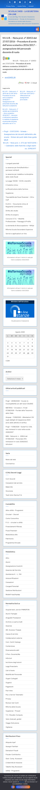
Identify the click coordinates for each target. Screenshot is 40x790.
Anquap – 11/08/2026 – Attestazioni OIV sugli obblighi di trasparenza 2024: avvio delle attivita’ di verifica (20, 420)
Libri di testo (10, 670)
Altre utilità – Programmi (14, 510)
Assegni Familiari (12, 746)
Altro (7, 558)
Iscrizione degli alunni (14, 662)
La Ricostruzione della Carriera (17, 189)
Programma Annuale (13, 543)
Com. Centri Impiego (13, 642)
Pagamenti (9, 687)
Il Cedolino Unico (12, 185)
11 (12, 346)
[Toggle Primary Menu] (37, 29)
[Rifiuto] (37, 782)
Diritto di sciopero (12, 215)
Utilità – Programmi (12, 771)
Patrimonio (10, 539)
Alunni (8, 562)
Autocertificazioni (12, 578)
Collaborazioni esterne (14, 638)
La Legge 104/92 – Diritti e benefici (18, 181)
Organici (9, 683)
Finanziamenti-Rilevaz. (14, 527)
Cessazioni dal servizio (14, 483)
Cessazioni (10, 582)
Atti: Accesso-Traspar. (13, 630)
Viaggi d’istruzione (12, 723)
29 (28, 353)
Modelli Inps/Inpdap (13, 594)
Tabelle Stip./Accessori (14, 767)
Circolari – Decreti (12, 514)
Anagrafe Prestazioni (13, 618)
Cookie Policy (21, 6)
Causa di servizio (12, 634)
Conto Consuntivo (12, 518)
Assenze (9, 626)
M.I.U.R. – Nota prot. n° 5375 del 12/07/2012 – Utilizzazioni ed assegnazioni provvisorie (27, 95)
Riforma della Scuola (13, 707)
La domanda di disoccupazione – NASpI (20, 226)
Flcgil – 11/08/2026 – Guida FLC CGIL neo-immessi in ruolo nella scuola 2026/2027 (19, 429)
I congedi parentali (12, 163)
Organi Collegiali (12, 678)
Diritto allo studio (12, 211)
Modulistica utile (12, 535)
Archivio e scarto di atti (14, 622)
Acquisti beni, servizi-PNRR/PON (17, 610)
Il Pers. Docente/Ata (13, 654)
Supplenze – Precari (13, 711)
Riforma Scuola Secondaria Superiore (19, 230)
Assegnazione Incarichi (14, 566)
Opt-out (21, 782)
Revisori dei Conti (12, 703)
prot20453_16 (10, 77)
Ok (13, 787)
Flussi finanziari (11, 531)
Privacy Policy (10, 6)
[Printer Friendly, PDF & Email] (27, 83)
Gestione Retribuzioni (13, 590)
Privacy (8, 699)
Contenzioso (10, 646)
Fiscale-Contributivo (13, 754)
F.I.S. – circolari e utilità (14, 522)
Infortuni (9, 658)
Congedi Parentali (12, 586)
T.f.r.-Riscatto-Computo (14, 715)
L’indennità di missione (14, 763)
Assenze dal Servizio (13, 570)
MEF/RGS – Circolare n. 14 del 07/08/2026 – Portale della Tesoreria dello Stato (19, 410)
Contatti (31, 6)
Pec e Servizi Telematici (14, 695)
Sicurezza (9, 491)
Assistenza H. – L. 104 (13, 574)
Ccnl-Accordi (10, 479)
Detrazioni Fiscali (12, 750)
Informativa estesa (23, 787)
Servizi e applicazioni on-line (16, 234)
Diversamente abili (12, 650)
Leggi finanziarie (12, 666)
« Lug (8, 360)
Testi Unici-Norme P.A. (14, 495)
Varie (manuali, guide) (13, 719)
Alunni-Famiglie (11, 614)
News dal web (11, 459)
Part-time (9, 691)
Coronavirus (10, 464)
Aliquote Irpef (10, 742)
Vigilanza (9, 727)
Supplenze (9, 193)
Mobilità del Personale (14, 674)
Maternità (9, 487)
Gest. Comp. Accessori (14, 759)
